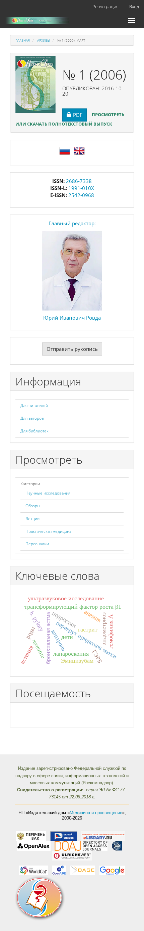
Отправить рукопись (72, 348)
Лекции (32, 518)
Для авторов (32, 418)
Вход (134, 6)
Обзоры (32, 506)
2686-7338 (79, 181)
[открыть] (31, 835)
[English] (79, 150)
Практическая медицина (48, 531)
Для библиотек (34, 431)
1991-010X (81, 188)
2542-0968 (81, 195)
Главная (22, 40)
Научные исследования (47, 493)
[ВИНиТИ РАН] (117, 845)
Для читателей (34, 405)
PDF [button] (80, 114)
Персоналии (37, 544)
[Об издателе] (72, 898)
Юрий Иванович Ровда (72, 317)
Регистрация (105, 6)
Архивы (43, 40)
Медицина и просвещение (96, 812)
